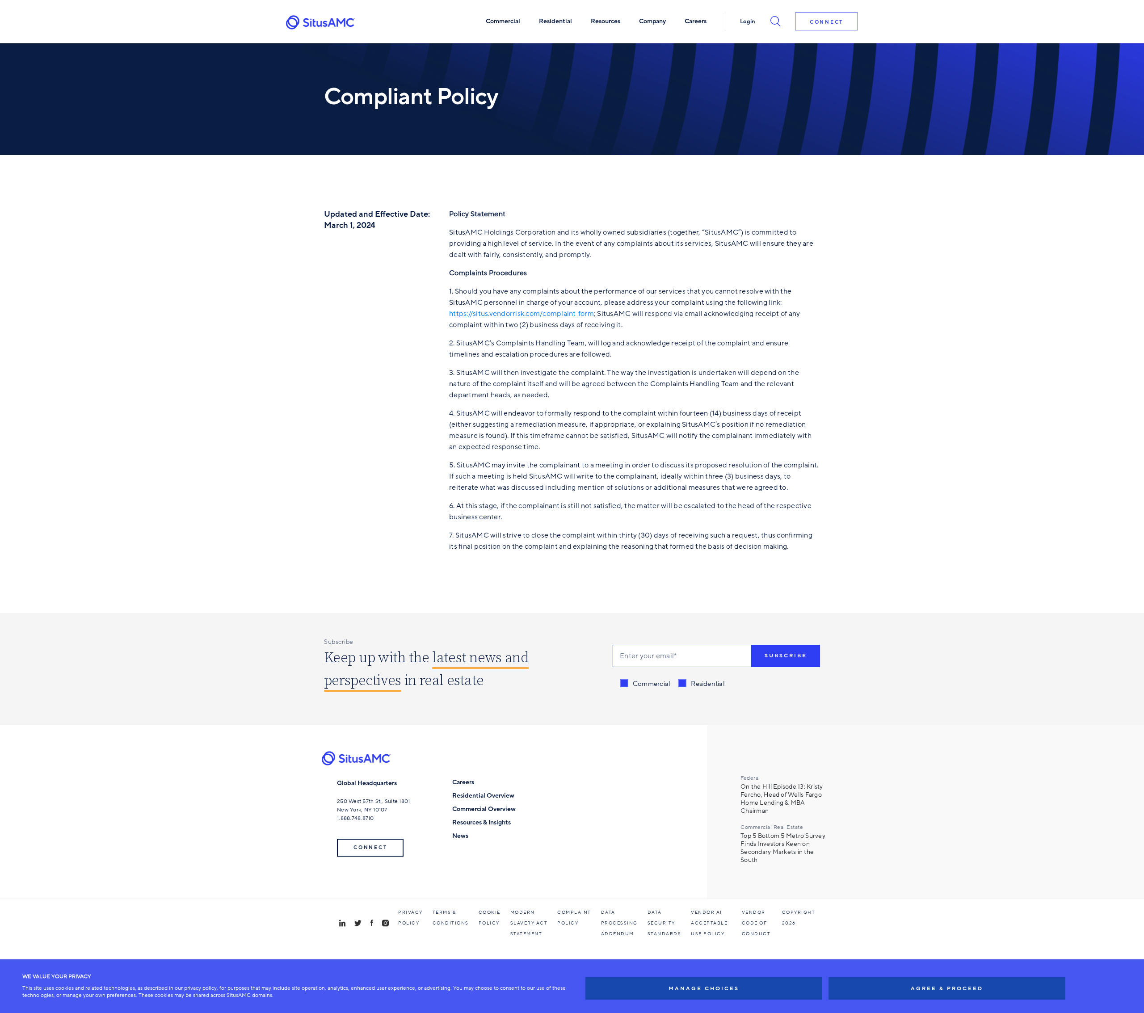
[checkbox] (672, 683)
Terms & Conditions (451, 917)
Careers (463, 782)
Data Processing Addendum (619, 923)
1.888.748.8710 (355, 818)
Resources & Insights (481, 822)
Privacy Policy (410, 917)
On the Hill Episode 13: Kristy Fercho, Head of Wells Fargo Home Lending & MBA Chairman (781, 799)
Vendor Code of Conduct (756, 923)
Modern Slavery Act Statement (529, 923)
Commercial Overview (484, 809)
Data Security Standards (664, 923)
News (460, 836)
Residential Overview (483, 795)
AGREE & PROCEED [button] (947, 988)
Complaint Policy (574, 917)
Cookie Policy (489, 917)
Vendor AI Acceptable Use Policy (709, 923)
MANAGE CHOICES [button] (704, 988)
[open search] (775, 21)
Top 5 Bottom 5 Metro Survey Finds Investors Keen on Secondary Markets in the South (782, 848)
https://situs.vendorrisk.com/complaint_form (521, 314)
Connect (826, 22)
